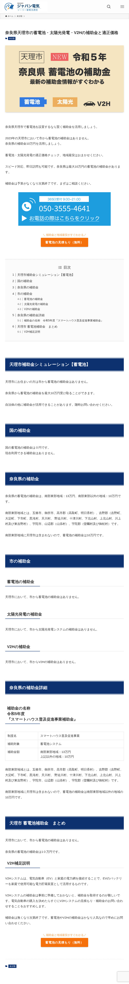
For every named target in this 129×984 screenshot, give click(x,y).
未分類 (12, 38)
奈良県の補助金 (27, 287)
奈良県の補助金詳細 (31, 315)
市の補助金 (24, 293)
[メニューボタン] (122, 6)
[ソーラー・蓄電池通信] (25, 6)
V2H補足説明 (32, 331)
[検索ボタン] (109, 6)
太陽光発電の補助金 (36, 303)
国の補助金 (24, 281)
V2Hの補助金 (32, 309)
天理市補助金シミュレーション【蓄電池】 (46, 274)
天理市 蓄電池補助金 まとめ (37, 326)
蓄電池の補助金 (33, 298)
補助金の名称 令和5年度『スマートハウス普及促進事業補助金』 (63, 320)
